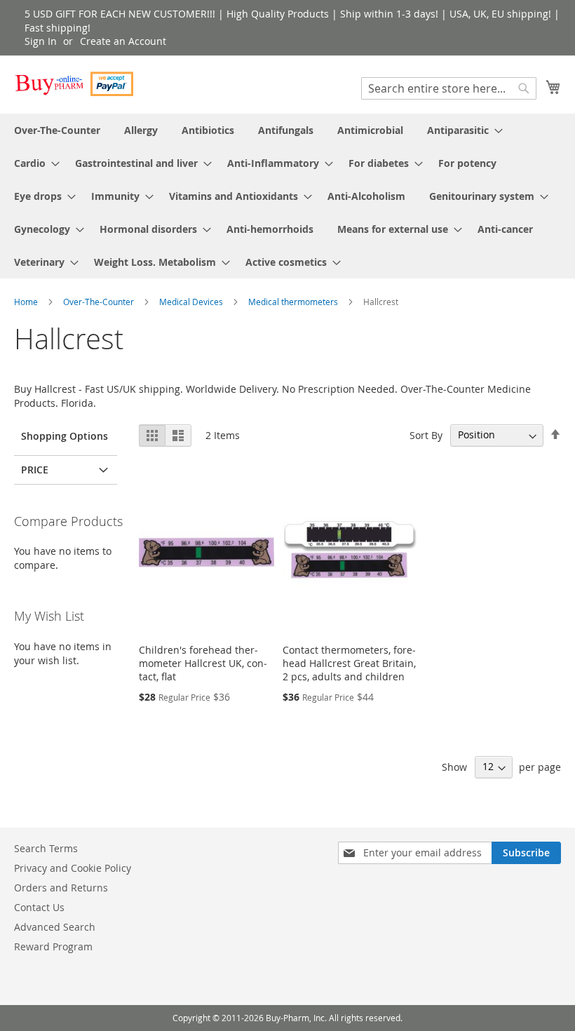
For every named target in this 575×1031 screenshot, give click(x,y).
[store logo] (73, 84)
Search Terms (46, 848)
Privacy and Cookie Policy (72, 868)
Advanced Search (54, 927)
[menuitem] (57, 130)
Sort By (426, 434)
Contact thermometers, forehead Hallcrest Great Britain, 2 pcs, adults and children (349, 663)
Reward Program (53, 946)
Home (27, 301)
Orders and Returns (61, 887)
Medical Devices (192, 301)
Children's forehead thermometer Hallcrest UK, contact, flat (203, 663)
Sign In (41, 41)
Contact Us (39, 907)
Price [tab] (34, 469)
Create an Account (123, 41)
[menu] (287, 196)
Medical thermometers (294, 301)
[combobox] (448, 88)
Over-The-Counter (99, 301)
